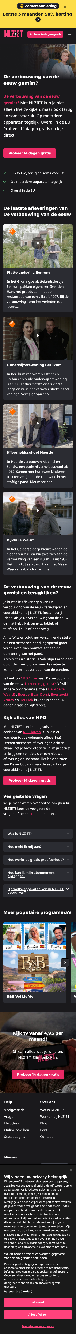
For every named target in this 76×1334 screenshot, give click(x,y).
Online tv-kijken (16, 1130)
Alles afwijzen (38, 1314)
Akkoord (38, 1302)
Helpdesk (11, 1123)
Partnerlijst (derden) (18, 1291)
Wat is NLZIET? (20, 833)
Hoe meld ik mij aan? (24, 846)
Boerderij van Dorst (33, 694)
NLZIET (13, 33)
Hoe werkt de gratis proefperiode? (36, 859)
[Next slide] (65, 962)
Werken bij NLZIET (54, 1116)
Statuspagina (14, 1136)
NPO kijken (32, 732)
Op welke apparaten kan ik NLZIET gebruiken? (36, 891)
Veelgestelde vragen (14, 1113)
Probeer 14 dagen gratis (45, 34)
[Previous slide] (11, 962)
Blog (43, 1123)
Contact (46, 1136)
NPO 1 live (29, 678)
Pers (43, 1130)
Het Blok (26, 700)
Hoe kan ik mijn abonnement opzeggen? (31, 874)
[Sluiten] (71, 1170)
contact (36, 813)
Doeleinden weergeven (38, 1326)
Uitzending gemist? (40, 683)
